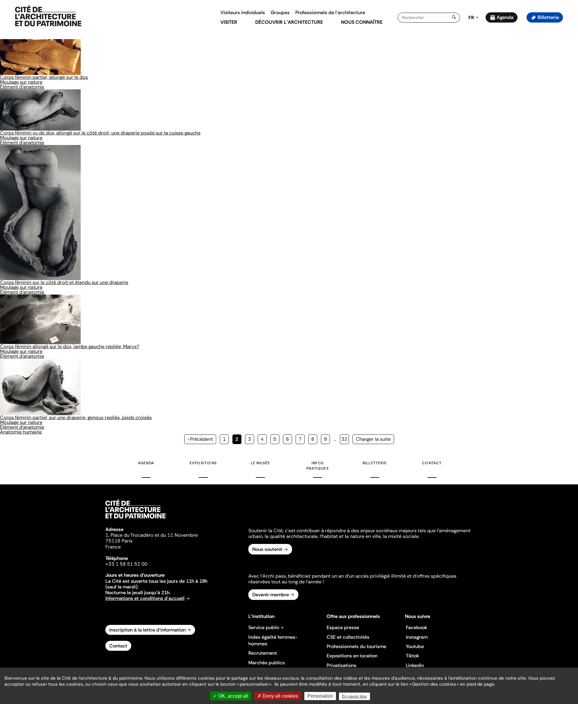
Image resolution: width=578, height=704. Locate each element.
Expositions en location (352, 656)
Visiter (228, 22)
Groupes (280, 12)
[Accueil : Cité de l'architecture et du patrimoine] (48, 16)
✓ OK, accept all (230, 696)
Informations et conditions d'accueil (145, 598)
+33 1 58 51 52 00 (126, 564)
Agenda (505, 17)
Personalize (320, 696)
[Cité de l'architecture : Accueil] (135, 519)
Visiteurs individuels (242, 12)
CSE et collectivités (348, 637)
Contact (432, 463)
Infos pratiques (317, 466)
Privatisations (341, 665)
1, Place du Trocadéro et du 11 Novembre (151, 535)
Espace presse (343, 627)
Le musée (260, 463)
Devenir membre (270, 594)
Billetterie (548, 17)
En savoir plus (354, 696)
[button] (569, 106)
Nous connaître (362, 22)
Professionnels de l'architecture (330, 12)
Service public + (266, 627)
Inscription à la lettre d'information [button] (147, 630)
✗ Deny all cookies (277, 696)
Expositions (203, 463)
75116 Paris (118, 541)
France (113, 547)
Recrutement (262, 653)
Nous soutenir (267, 549)
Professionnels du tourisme (356, 646)
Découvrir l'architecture (289, 22)
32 (345, 439)
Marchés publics (266, 662)
